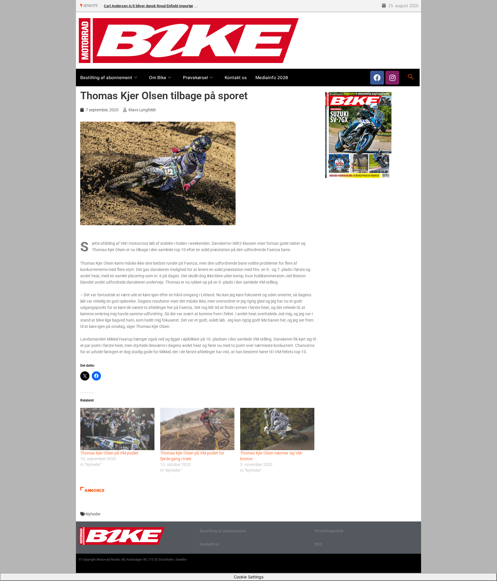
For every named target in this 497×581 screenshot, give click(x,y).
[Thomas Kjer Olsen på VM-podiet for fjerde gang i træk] (197, 429)
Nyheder (93, 514)
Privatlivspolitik (329, 531)
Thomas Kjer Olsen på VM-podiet (109, 453)
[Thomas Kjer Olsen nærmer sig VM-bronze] (277, 429)
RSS (318, 544)
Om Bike (157, 77)
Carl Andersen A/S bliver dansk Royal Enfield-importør (148, 6)
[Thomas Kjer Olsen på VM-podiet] (117, 429)
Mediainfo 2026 (271, 77)
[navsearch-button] (411, 77)
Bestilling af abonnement (106, 77)
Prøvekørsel (195, 77)
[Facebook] (377, 78)
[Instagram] (392, 78)
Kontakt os (236, 77)
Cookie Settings (248, 576)
